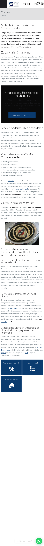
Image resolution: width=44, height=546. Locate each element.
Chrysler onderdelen (14, 308)
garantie (4, 322)
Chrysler (11, 181)
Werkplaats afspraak (11, 363)
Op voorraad (33, 363)
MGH (26, 353)
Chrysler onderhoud (20, 189)
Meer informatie (11, 379)
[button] (39, 541)
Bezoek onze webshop (22, 115)
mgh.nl (3, 353)
